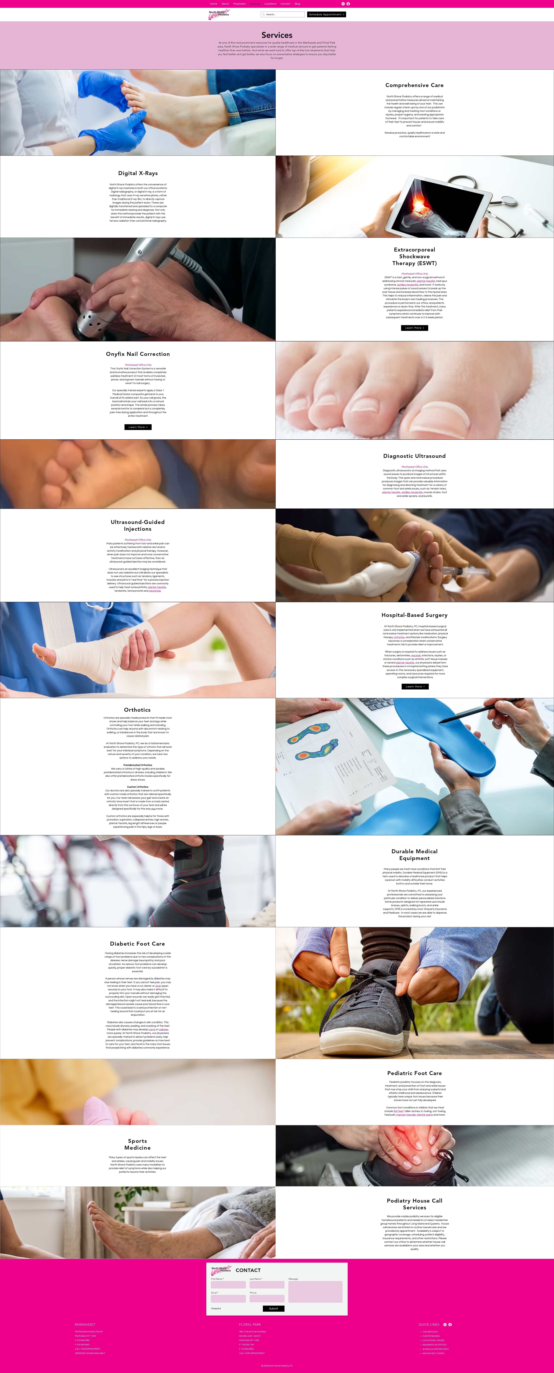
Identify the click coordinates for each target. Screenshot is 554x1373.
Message (293, 1279)
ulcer (158, 986)
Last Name (255, 1279)
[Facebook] (348, 3)
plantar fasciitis (426, 281)
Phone (253, 1293)
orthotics (399, 637)
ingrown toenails (406, 1114)
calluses (164, 1029)
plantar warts (425, 1114)
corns (152, 1029)
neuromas (155, 590)
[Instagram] (343, 3)
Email (214, 1293)
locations (161, 188)
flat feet (398, 1111)
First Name (216, 1279)
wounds (416, 655)
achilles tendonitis (407, 284)
